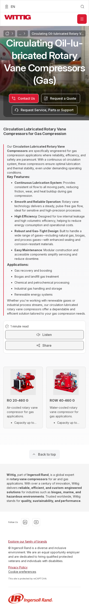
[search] (82, 6)
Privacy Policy (18, 567)
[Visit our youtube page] (36, 522)
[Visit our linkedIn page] (25, 522)
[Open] (82, 19)
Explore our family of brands (27, 541)
